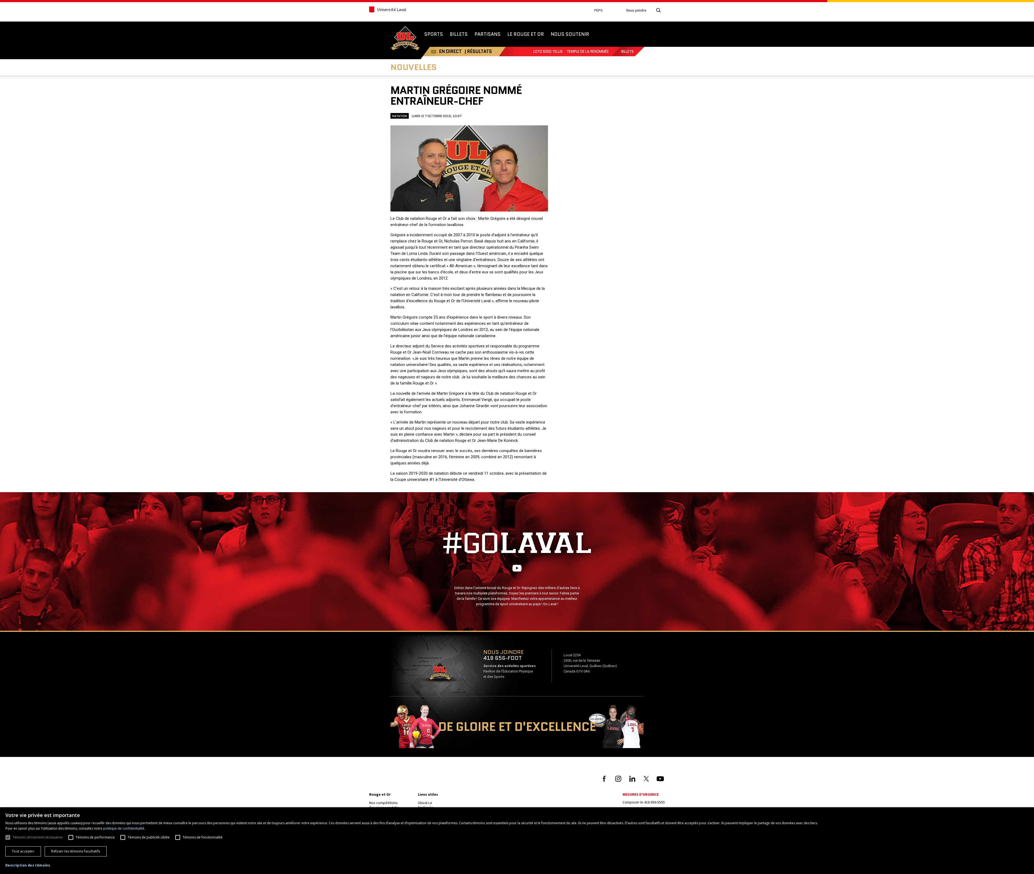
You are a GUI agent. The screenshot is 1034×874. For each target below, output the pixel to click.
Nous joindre (636, 10)
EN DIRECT (450, 51)
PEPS (598, 10)
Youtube (433, 51)
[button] (27, 865)
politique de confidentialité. (124, 828)
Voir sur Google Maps (440, 672)
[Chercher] (658, 10)
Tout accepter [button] (23, 851)
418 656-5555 (654, 802)
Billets (627, 51)
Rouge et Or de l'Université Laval (405, 39)
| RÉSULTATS (478, 51)
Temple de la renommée (588, 51)
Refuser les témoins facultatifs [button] (75, 851)
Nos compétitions (383, 802)
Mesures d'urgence (641, 794)
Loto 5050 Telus (548, 51)
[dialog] (517, 840)
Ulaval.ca (425, 802)
